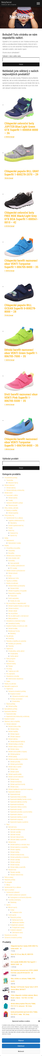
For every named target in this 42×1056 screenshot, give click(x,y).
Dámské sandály (15, 832)
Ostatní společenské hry (16, 525)
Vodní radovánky (13, 598)
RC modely (13, 568)
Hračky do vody (15, 601)
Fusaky (10, 500)
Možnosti (21, 1051)
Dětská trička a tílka (14, 726)
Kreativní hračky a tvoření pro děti (16, 626)
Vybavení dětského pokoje (14, 503)
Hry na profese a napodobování (16, 603)
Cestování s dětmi (12, 495)
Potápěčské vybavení (17, 925)
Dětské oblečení (9, 485)
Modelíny (13, 633)
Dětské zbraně (12, 573)
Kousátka (11, 553)
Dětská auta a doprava (13, 556)
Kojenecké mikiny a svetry (18, 807)
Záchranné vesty (17, 932)
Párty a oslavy (8, 877)
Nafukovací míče (13, 578)
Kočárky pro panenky (14, 644)
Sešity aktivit (14, 656)
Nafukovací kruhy (17, 920)
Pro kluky (9, 669)
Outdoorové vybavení (12, 892)
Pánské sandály (15, 872)
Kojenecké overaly (16, 809)
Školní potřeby (10, 704)
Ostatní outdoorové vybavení (17, 895)
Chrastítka (11, 551)
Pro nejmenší (10, 674)
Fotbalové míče (17, 912)
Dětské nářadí (12, 611)
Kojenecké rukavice (16, 814)
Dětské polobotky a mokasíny (19, 857)
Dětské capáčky (15, 850)
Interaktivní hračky (14, 623)
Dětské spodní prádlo (15, 774)
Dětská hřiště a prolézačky (16, 586)
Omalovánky (14, 654)
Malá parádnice (13, 618)
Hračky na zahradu (12, 583)
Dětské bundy (14, 779)
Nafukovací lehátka (18, 922)
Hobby (6, 538)
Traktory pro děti (13, 671)
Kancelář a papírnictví (11, 686)
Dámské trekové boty (17, 837)
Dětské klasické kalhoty (17, 742)
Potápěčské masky (18, 927)
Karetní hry (13, 535)
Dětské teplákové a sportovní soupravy (20, 789)
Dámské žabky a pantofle (18, 839)
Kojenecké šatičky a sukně (18, 817)
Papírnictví (9, 649)
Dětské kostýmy (13, 608)
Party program (10, 659)
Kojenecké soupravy (16, 819)
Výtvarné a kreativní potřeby (17, 691)
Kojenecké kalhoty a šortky (18, 802)
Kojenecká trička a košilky (18, 797)
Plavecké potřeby (9, 880)
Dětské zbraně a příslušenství (15, 571)
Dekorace (11, 661)
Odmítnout (21, 1046)
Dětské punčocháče (16, 764)
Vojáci (8, 681)
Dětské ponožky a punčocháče (18, 759)
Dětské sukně (14, 772)
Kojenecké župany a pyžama (19, 822)
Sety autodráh (14, 563)
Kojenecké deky (11, 714)
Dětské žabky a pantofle (17, 867)
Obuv (7, 824)
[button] (39, 1021)
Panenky (11, 646)
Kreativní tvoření (15, 694)
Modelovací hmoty (14, 631)
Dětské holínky (14, 852)
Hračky (6, 545)
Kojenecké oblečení (10, 711)
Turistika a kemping (14, 900)
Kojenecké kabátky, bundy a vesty (20, 799)
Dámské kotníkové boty (17, 829)
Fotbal (12, 910)
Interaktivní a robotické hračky (15, 621)
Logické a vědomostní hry (16, 520)
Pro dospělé (8, 882)
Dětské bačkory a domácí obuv (20, 845)
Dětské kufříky (12, 706)
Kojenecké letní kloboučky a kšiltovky (17, 716)
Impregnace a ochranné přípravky (20, 897)
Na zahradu (9, 636)
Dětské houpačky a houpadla (17, 591)
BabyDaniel (6, 2)
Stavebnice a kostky (12, 676)
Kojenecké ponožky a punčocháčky (21, 812)
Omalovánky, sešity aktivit (16, 651)
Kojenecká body (15, 794)
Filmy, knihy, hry (9, 515)
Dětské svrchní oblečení (15, 777)
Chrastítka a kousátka (13, 548)
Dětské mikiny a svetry (15, 747)
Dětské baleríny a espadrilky (19, 847)
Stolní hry (11, 530)
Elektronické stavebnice (15, 679)
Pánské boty (12, 870)
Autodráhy (11, 561)
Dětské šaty (14, 769)
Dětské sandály (15, 860)
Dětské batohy (12, 498)
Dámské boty (12, 827)
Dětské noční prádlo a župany (17, 752)
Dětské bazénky (13, 513)
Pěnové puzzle (12, 505)
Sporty (8, 905)
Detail (12, 137)
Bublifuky (11, 638)
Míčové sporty (12, 907)
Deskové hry (14, 533)
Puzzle (10, 528)
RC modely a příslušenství (16, 566)
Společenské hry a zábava (14, 518)
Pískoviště (13, 596)
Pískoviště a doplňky (14, 593)
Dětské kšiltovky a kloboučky (15, 490)
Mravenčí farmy (13, 483)
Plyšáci (10, 666)
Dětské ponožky (15, 762)
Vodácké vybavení (16, 930)
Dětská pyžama (15, 754)
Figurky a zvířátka (11, 581)
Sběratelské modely (14, 543)
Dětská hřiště (14, 588)
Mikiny (8, 885)
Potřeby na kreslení (16, 699)
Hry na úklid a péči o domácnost (18, 616)
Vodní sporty (12, 915)
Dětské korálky (12, 628)
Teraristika (9, 480)
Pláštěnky (13, 902)
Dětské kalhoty (11, 488)
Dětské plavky (12, 757)
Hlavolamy (13, 523)
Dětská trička (14, 729)
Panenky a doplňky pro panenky (16, 641)
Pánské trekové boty (16, 875)
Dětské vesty (14, 787)
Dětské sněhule (15, 862)
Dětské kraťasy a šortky (15, 744)
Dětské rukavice (15, 737)
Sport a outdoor (9, 890)
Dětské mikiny (14, 749)
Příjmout (21, 1040)
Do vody (8, 576)
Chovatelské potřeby (10, 478)
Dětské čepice (14, 734)
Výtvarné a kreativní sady (20, 696)
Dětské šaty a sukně (14, 767)
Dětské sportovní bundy (17, 784)
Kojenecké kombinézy (17, 804)
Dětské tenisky (15, 865)
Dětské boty (12, 842)
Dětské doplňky (13, 731)
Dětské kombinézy (16, 782)
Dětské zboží (8, 493)
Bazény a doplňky (11, 510)
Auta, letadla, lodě (13, 558)
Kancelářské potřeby (10, 709)
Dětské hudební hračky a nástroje (18, 606)
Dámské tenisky (15, 834)
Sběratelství (10, 540)
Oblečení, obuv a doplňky (12, 721)
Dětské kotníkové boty (17, 855)
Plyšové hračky (11, 664)
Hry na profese (13, 613)
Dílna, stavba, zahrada (11, 508)
